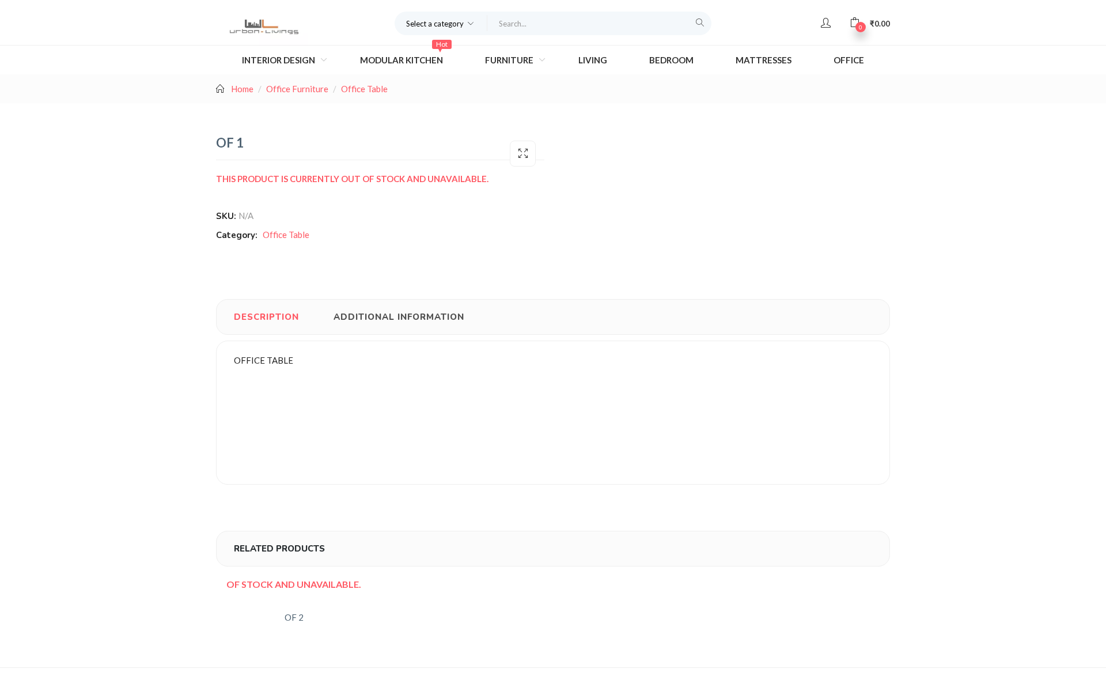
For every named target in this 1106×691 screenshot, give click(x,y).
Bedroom (671, 60)
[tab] (266, 317)
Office (849, 60)
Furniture (510, 60)
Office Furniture (297, 89)
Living (592, 60)
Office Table (364, 89)
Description (266, 317)
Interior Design (279, 60)
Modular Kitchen (404, 55)
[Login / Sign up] (826, 23)
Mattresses (763, 60)
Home (242, 89)
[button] (441, 23)
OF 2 (294, 617)
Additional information (399, 317)
